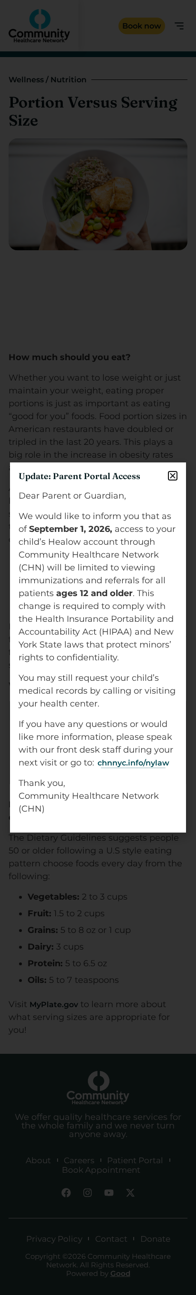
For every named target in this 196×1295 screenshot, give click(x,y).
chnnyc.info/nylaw (133, 762)
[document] (98, 647)
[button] (172, 476)
